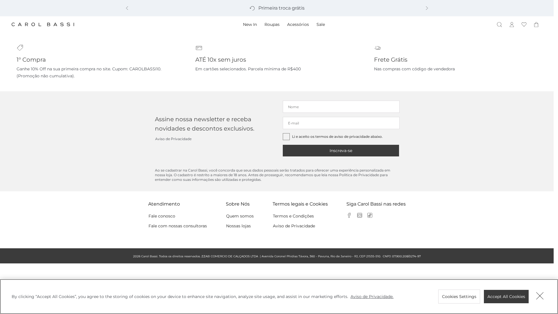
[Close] (540, 296)
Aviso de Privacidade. (372, 296)
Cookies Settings (459, 296)
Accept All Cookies (506, 296)
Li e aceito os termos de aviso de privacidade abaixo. (337, 136)
